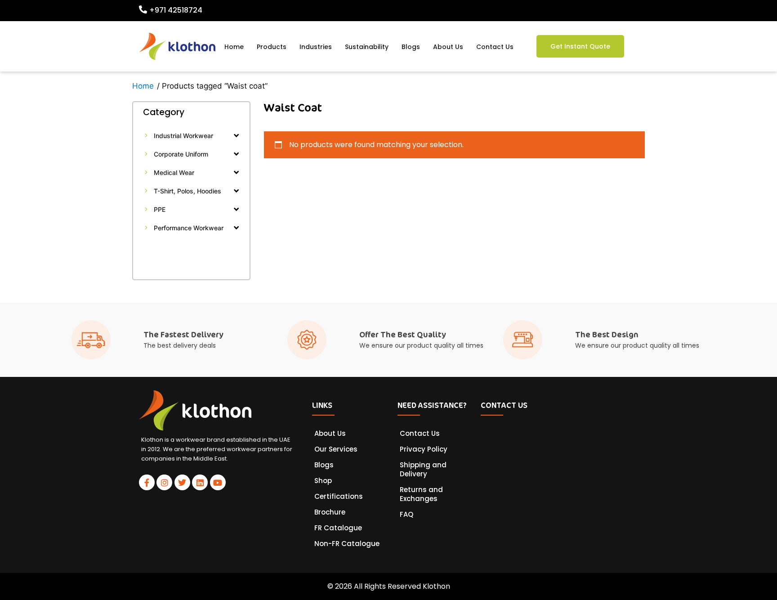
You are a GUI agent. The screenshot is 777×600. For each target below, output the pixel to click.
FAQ (406, 514)
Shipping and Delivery (423, 470)
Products (271, 46)
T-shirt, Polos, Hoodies (187, 191)
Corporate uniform (181, 154)
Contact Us (495, 46)
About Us (448, 46)
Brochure (329, 512)
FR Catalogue (338, 528)
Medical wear (174, 172)
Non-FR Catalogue (347, 543)
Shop (323, 480)
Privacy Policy (423, 449)
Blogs (411, 46)
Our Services (335, 449)
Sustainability (366, 46)
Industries (315, 46)
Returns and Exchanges (421, 494)
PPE (159, 209)
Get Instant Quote (580, 46)
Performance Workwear (188, 228)
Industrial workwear (183, 135)
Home (234, 46)
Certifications (338, 496)
